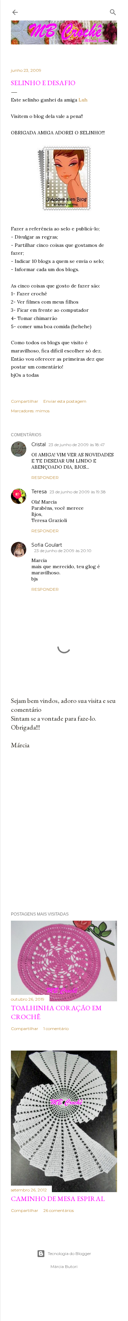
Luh (83, 100)
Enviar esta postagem (64, 401)
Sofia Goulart (46, 545)
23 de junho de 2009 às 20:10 (62, 550)
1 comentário (56, 1028)
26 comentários (58, 1210)
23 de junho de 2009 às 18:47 (76, 444)
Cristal (38, 444)
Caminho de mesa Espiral (58, 1198)
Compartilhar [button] (24, 401)
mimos (42, 410)
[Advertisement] (64, 830)
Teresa (39, 492)
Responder (45, 477)
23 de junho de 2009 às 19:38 (77, 491)
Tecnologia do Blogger (69, 1253)
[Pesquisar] (113, 10)
